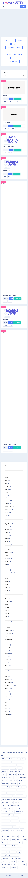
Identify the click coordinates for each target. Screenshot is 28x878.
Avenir (10, 808)
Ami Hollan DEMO (13, 833)
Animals (7, 475)
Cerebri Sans (5, 861)
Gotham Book (15, 821)
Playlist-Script (13, 783)
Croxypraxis (7, 122)
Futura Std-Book (6, 821)
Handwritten (8, 573)
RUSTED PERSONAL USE (7, 864)
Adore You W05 (5, 839)
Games (6, 555)
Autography (14, 867)
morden (13, 849)
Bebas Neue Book (19, 811)
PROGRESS (4, 780)
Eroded (6, 535)
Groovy (6, 567)
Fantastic (7, 544)
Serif (6, 656)
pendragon (4, 833)
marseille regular (6, 845)
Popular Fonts (18, 54)
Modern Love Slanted (7, 796)
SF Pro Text (16, 827)
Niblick (11, 811)
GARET (20, 768)
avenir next (12, 861)
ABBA (3, 758)
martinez (24, 839)
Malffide (19, 765)
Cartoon (5, 101)
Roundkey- (12, 765)
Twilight (12, 858)
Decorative (7, 518)
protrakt (20, 780)
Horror (6, 581)
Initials (6, 587)
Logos (6, 604)
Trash (6, 676)
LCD (6, 599)
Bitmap (20, 40)
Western (7, 714)
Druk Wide (17, 802)
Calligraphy (7, 498)
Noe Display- (5, 811)
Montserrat (4, 814)
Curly (6, 515)
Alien (6, 469)
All (7, 40)
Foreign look (10, 47)
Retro (6, 636)
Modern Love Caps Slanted (16, 830)
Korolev (24, 786)
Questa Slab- (23, 864)
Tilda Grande (21, 774)
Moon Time (21, 799)
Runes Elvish (8, 642)
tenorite (13, 839)
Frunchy (4, 855)
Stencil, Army (8, 668)
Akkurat (15, 864)
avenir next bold (20, 861)
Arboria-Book (17, 796)
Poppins (11, 814)
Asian (6, 483)
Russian (7, 645)
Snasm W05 (19, 793)
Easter (6, 532)
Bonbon (24, 796)
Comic (10, 101)
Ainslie (3, 793)
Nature (6, 619)
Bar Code (7, 486)
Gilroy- (15, 777)
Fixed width (7, 550)
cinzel (22, 827)
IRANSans (20, 808)
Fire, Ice (7, 547)
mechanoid (5, 783)
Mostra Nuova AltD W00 (7, 802)
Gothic (19, 47)
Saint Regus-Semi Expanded (8, 824)
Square (6, 665)
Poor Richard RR (5, 817)
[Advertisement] (14, 23)
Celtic (6, 503)
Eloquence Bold (10, 793)
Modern (7, 613)
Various (6, 691)
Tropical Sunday (13, 780)
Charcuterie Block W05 (18, 762)
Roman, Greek (8, 639)
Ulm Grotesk (14, 845)
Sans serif (10, 152)
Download (18, 98)
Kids (6, 593)
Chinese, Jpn (8, 506)
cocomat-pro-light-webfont (15, 842)
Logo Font (18, 51)
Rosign (18, 852)
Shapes (6, 659)
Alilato (23, 758)
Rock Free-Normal (11, 758)
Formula (20, 783)
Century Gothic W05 (15, 786)
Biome (3, 774)
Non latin (8, 54)
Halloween (7, 570)
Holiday (9, 51)
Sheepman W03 (5, 849)
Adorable (4, 808)
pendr (3, 790)
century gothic (5, 786)
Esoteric (7, 538)
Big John (22, 836)
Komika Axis (7, 95)
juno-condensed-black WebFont (9, 799)
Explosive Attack (5, 836)
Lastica (19, 849)
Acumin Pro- (5, 765)
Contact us (17, 876)
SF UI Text (13, 852)
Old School (7, 625)
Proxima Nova (21, 790)
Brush (23, 126)
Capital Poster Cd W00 (13, 855)
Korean (6, 596)
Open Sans (22, 821)
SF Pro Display (23, 777)
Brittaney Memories (6, 762)
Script (6, 58)
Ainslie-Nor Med (5, 805)
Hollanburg (18, 858)
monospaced (5, 858)
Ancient (7, 472)
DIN (8, 852)
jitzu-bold (4, 771)
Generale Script (5, 867)
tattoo (14, 58)
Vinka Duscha (5, 768)
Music (6, 616)
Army (6, 480)
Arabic (6, 477)
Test (12, 98)
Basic (12, 40)
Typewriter (7, 682)
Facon (20, 771)
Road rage (17, 814)
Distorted (7, 529)
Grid (6, 564)
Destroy (7, 521)
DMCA (22, 876)
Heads (6, 576)
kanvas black (15, 836)
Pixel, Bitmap (8, 630)
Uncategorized (14, 61)
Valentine (7, 688)
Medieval (7, 607)
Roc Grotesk (5, 830)
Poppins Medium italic (7, 777)
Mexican (7, 610)
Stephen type (14, 768)
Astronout (4, 842)
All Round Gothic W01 (7, 827)
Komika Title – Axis (9, 295)
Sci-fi (6, 650)
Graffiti (6, 561)
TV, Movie (7, 679)
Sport (6, 662)
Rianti (18, 839)
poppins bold (15, 817)
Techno (21, 58)
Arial (14, 808)
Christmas (7, 509)
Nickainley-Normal (13, 771)
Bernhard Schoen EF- (16, 805)
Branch (9, 774)
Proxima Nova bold (11, 790)
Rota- (18, 758)
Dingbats (6, 44)
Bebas (14, 774)
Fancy (22, 44)
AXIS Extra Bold (8, 147)
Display (15, 44)
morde (3, 852)
